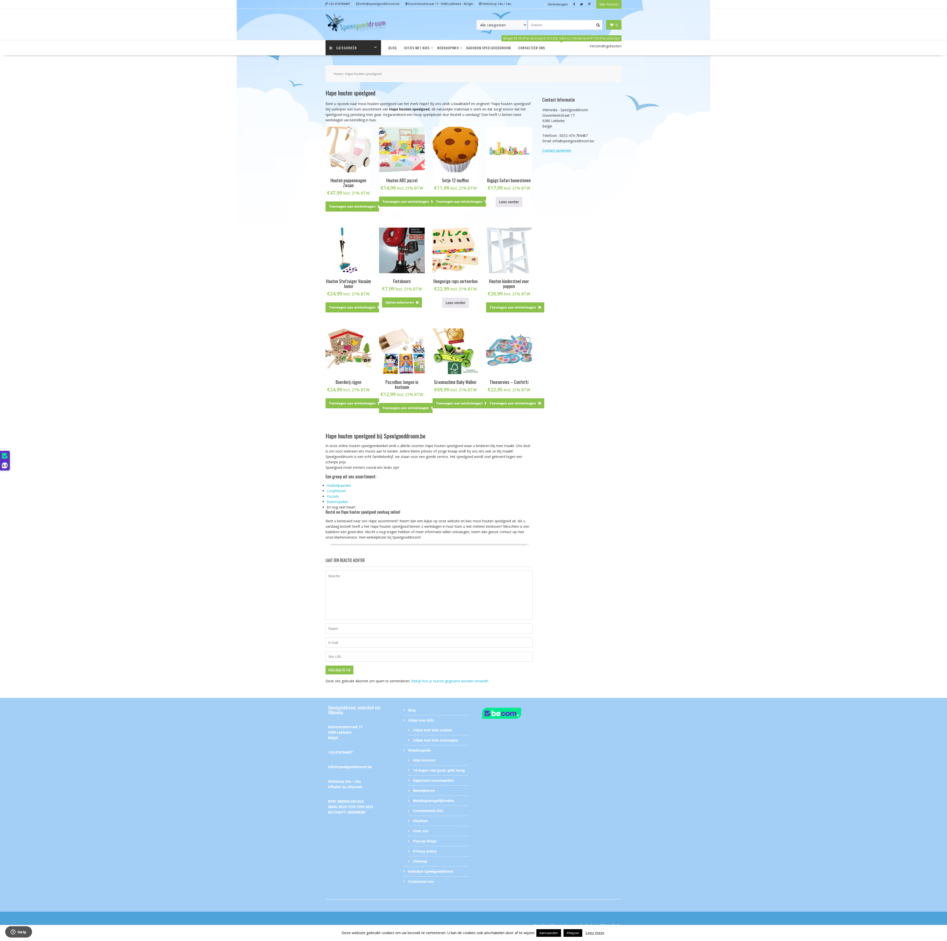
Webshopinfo (448, 47)
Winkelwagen (558, 4)
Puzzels (333, 496)
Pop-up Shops (425, 841)
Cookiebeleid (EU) (428, 810)
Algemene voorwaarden (433, 780)
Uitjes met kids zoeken (432, 730)
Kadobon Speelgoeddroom (488, 47)
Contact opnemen (556, 150)
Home (338, 74)
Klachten (420, 820)
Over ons (420, 831)
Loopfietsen (336, 491)
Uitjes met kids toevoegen (435, 740)
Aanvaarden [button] (548, 933)
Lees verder (509, 201)
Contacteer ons (531, 47)
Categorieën (346, 47)
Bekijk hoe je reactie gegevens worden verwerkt (449, 681)
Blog (392, 47)
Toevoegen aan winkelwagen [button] (352, 206)
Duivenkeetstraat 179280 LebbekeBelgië (345, 732)
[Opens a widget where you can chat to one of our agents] (18, 932)
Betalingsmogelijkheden (433, 800)
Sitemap (420, 861)
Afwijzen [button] (572, 933)
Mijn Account (609, 4)
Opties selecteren (399, 302)
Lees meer (595, 932)
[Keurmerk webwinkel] (511, 714)
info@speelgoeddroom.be (350, 766)
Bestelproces (424, 790)
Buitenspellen (337, 501)
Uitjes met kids (417, 47)
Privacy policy (425, 851)
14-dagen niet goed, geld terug (439, 770)
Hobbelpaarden (339, 485)
